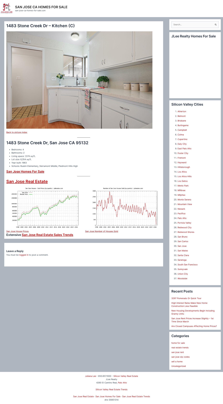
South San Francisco (188, 264)
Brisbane (182, 120)
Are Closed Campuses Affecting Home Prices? (194, 326)
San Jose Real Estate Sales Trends (47, 235)
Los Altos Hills (185, 176)
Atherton (182, 111)
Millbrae (181, 190)
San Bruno (183, 236)
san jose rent (177, 352)
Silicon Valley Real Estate (125, 376)
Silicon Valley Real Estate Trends (111, 389)
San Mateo (183, 250)
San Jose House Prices (17, 231)
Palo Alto (182, 218)
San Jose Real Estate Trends (136, 396)
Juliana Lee (90, 376)
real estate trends (180, 347)
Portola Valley (184, 222)
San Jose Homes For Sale (25, 171)
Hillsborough (184, 167)
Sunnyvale (183, 269)
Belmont (182, 116)
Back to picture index (16, 132)
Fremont (182, 157)
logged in (23, 255)
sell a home (176, 361)
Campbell (182, 130)
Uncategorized (178, 366)
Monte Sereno (184, 199)
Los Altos (182, 171)
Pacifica (181, 213)
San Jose (182, 246)
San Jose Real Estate (27, 181)
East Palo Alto (184, 148)
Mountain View (185, 204)
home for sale (178, 343)
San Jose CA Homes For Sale (41, 7)
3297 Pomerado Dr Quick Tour (186, 298)
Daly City (182, 144)
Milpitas (181, 195)
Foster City (183, 153)
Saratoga (182, 260)
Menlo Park (183, 185)
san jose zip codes (180, 357)
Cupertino (182, 139)
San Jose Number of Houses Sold (101, 231)
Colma (181, 134)
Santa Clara (183, 255)
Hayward (182, 162)
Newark (181, 209)
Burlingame (183, 125)
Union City (183, 274)
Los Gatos (183, 181)
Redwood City (185, 227)
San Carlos (183, 241)
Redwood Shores (186, 232)
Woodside (182, 278)
